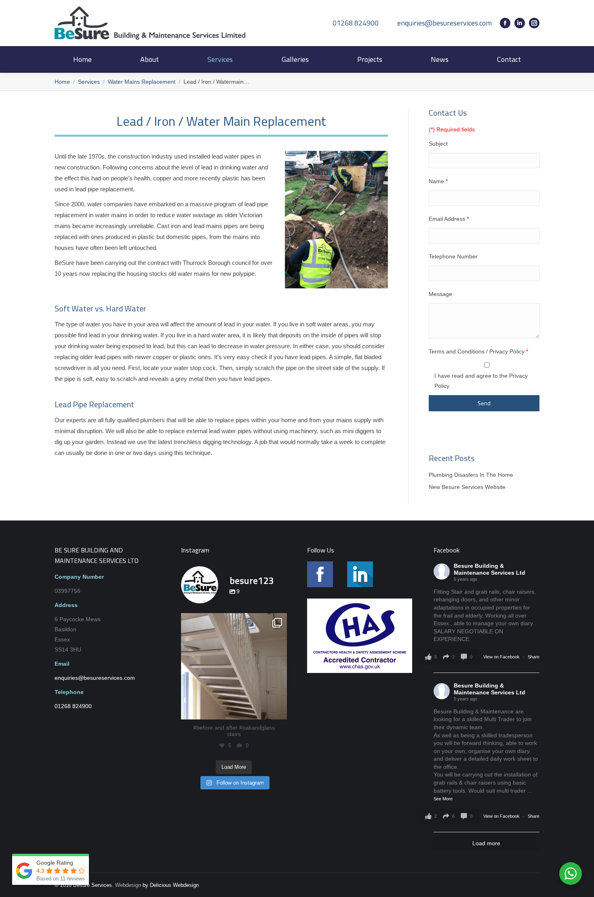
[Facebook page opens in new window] (505, 23)
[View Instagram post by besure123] (279, 709)
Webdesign (128, 885)
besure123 (234, 621)
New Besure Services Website (467, 487)
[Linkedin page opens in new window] (519, 23)
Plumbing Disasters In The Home (471, 475)
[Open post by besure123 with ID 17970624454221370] (234, 666)
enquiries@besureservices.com (444, 23)
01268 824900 (356, 23)
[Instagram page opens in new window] (534, 23)
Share (533, 656)
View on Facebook (502, 656)
